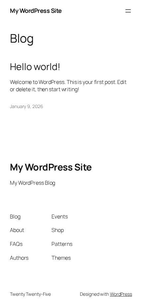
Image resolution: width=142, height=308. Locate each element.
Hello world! (35, 66)
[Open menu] (128, 11)
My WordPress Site (36, 10)
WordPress (121, 294)
